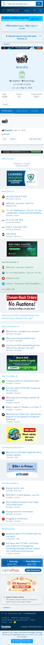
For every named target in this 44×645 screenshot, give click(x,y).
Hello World (11, 234)
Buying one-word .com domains (19, 511)
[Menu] (3, 10)
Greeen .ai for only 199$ (16, 227)
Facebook (17, 164)
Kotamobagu (29, 81)
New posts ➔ (8, 191)
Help (10, 622)
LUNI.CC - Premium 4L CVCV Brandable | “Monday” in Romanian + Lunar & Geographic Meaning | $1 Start (24, 283)
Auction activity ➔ (10, 262)
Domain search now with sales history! (22, 37)
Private (22, 28)
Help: (27, 25)
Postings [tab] (34, 110)
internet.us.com (12, 278)
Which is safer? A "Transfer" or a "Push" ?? (23, 407)
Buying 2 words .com (15, 488)
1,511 (36, 96)
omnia (16, 215)
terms (36, 634)
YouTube (19, 166)
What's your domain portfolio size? (20, 338)
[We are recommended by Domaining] (6, 628)
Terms (32, 620)
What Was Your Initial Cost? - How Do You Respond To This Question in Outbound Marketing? (23, 416)
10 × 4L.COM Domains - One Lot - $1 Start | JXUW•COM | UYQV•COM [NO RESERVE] (24, 211)
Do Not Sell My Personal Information (15, 620)
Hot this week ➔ (9, 376)
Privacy (4, 622)
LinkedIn (27, 164)
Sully (16, 457)
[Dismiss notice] (40, 36)
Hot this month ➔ (10, 483)
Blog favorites (8, 528)
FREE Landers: (12, 25)
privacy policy (29, 634)
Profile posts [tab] (7, 110)
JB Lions (18, 199)
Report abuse (25, 618)
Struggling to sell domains (17, 518)
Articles (25, 166)
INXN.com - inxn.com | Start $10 (19, 203)
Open (21, 25)
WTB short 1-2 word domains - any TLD (22, 495)
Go (39, 4)
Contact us (6, 618)
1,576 (4, 96)
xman (15, 206)
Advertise (14, 618)
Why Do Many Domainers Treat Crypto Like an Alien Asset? (22, 503)
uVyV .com (10, 289)
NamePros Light (16, 613)
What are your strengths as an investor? (22, 331)
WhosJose (17, 236)
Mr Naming (16, 222)
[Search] (41, 10)
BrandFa (9, 130)
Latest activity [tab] (22, 110)
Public (33, 25)
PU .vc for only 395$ (14, 220)
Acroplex (17, 553)
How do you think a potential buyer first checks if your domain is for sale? (20, 317)
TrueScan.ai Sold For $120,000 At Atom (22, 381)
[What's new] (34, 10)
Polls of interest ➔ (10, 326)
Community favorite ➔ (12, 447)
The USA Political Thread (16, 196)
